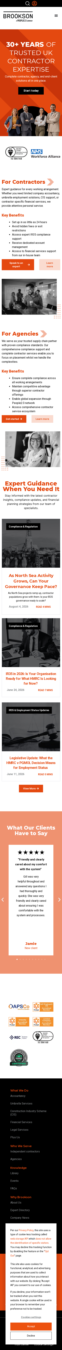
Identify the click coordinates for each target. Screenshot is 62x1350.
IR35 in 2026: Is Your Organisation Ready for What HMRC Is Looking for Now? (31, 679)
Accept (31, 1326)
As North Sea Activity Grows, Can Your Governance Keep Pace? (31, 581)
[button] (2, 899)
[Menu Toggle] (56, 15)
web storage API (19, 1238)
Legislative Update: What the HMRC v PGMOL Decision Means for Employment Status (31, 763)
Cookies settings (31, 1317)
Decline (31, 1335)
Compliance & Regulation (23, 526)
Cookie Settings (43, 1344)
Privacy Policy (26, 1230)
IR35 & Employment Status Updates (29, 710)
